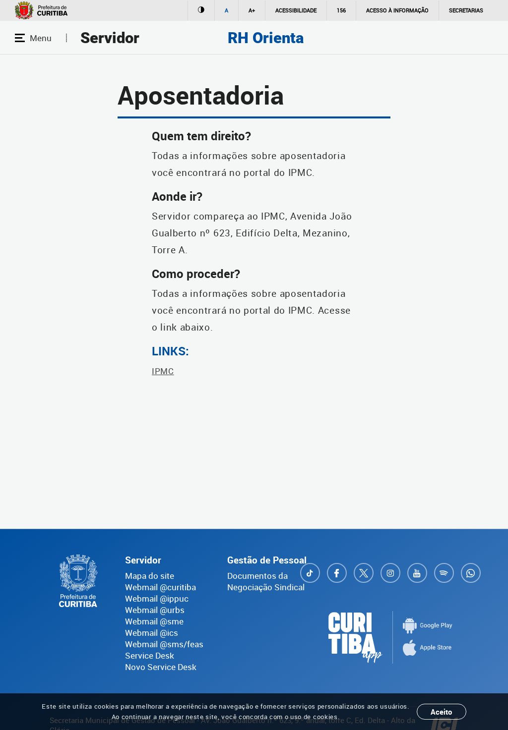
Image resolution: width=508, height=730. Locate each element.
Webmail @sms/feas (164, 644)
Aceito (441, 712)
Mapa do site (149, 575)
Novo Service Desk (160, 667)
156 (341, 10)
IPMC (163, 371)
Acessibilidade (296, 10)
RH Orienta (266, 38)
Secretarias (466, 10)
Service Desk (149, 655)
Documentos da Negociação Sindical (266, 581)
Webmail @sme (154, 621)
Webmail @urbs (155, 610)
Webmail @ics (151, 632)
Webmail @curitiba (160, 587)
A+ (252, 10)
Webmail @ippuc (157, 598)
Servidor (109, 38)
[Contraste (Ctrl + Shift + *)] (201, 10)
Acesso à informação (397, 10)
